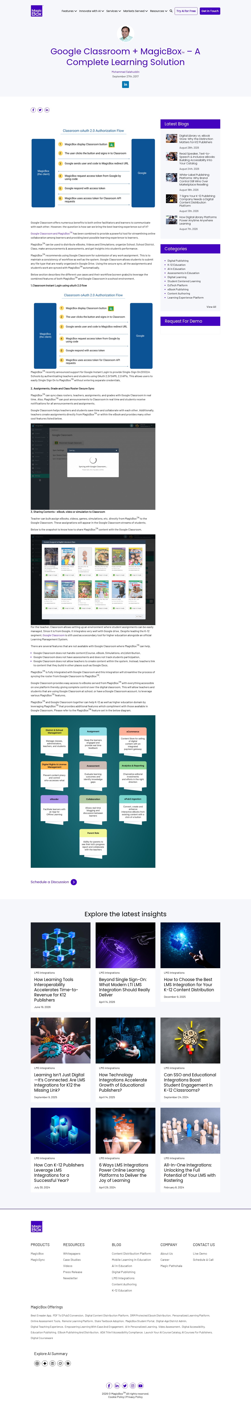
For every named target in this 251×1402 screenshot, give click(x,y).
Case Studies (72, 1259)
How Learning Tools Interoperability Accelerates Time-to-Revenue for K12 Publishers (56, 990)
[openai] (38, 1363)
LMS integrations (44, 972)
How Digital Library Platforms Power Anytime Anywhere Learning (198, 220)
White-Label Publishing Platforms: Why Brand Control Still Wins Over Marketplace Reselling (194, 179)
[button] (171, 11)
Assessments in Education (183, 273)
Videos (67, 1265)
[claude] (69, 1363)
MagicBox (37, 1253)
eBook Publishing (178, 289)
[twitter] (40, 110)
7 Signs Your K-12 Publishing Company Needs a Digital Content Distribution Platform (197, 201)
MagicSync (38, 1259)
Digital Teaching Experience (48, 1326)
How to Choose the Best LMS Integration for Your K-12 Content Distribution (189, 984)
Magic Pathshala (171, 1265)
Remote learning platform (78, 1321)
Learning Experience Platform (186, 297)
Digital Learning (177, 277)
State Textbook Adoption (110, 1321)
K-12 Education (177, 264)
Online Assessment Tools (46, 1321)
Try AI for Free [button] (186, 11)
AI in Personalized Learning (141, 1326)
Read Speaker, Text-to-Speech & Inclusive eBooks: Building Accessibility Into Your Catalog (197, 158)
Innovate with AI (90, 11)
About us (167, 1253)
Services (112, 11)
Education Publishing (44, 1332)
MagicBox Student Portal (141, 1321)
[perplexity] (53, 1363)
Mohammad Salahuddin (126, 71)
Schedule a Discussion (50, 882)
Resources (157, 11)
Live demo (200, 1253)
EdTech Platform (177, 285)
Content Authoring (179, 293)
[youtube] (140, 1386)
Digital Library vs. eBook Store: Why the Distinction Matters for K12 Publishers (196, 139)
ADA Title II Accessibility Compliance (122, 1332)
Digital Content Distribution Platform (107, 1315)
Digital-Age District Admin (172, 1321)
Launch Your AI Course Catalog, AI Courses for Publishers (179, 1332)
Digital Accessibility (194, 1326)
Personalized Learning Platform (191, 1315)
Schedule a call (203, 1259)
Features (68, 11)
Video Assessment (170, 1326)
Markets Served (134, 11)
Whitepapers (71, 1253)
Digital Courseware (42, 1337)
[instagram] (132, 1386)
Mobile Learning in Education (131, 1259)
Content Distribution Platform (131, 1253)
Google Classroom (54, 635)
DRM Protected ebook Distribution (151, 1315)
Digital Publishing (178, 260)
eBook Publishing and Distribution (79, 1332)
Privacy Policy (134, 1397)
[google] (46, 1363)
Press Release (72, 1272)
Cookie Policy (116, 1397)
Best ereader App (42, 1315)
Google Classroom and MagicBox (51, 233)
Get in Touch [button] (210, 11)
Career (165, 1259)
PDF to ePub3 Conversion (69, 1315)
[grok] (61, 1363)
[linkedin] (47, 110)
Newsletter (70, 1278)
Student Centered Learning (184, 281)
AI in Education (176, 269)
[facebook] (33, 110)
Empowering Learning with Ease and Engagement (95, 1326)
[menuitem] (69, 11)
